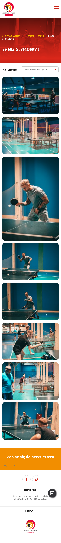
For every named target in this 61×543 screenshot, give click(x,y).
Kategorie (9, 69)
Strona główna (11, 35)
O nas (41, 35)
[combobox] (40, 69)
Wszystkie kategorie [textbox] (36, 69)
